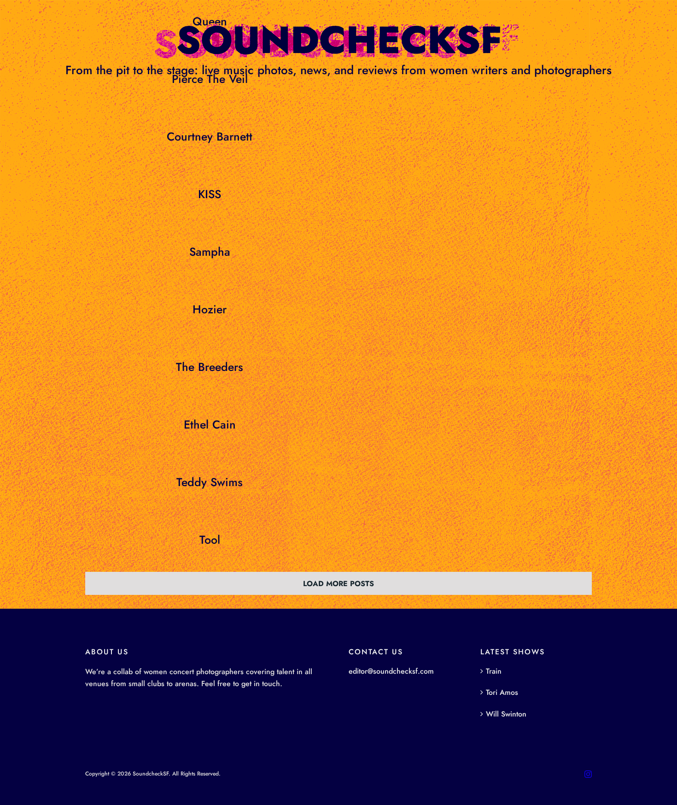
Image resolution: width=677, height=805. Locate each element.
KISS (209, 194)
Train (494, 671)
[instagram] (588, 774)
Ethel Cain (210, 424)
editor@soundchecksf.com (391, 671)
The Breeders (209, 366)
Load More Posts (338, 583)
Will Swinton (506, 714)
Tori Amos (502, 692)
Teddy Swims (209, 482)
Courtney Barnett (209, 136)
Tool (209, 539)
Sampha (209, 251)
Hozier (210, 309)
